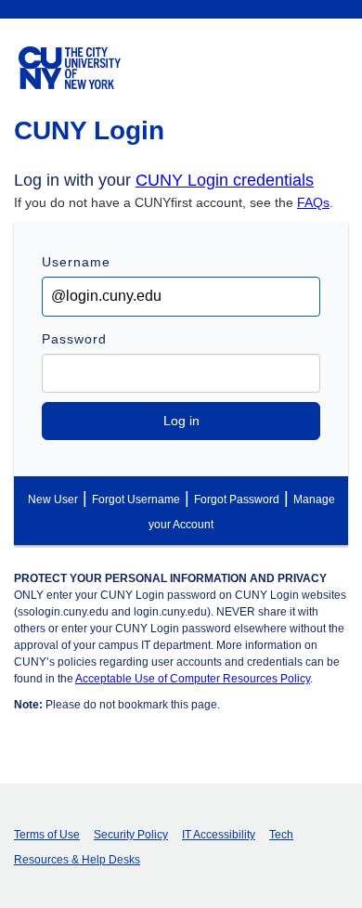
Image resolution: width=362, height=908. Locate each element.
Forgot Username (136, 499)
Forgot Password (236, 499)
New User (53, 499)
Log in (181, 420)
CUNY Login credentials (225, 180)
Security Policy (131, 834)
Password (74, 338)
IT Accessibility (218, 834)
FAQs (313, 202)
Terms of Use (47, 834)
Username (76, 261)
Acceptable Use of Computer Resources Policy (192, 678)
